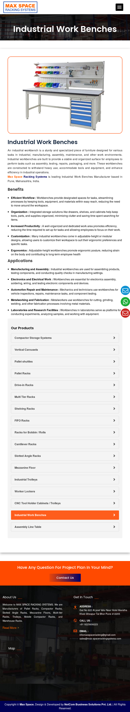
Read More (9, 628)
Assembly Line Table (28, 527)
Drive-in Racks (24, 385)
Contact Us (65, 578)
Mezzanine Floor (25, 468)
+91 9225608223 (89, 624)
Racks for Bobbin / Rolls (30, 432)
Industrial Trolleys (26, 479)
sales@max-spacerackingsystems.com (100, 638)
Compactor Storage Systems (33, 338)
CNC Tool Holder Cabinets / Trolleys (38, 503)
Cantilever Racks (25, 444)
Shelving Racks (25, 409)
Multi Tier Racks (25, 397)
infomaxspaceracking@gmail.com (98, 634)
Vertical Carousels (26, 350)
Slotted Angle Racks (28, 456)
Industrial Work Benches (30, 515)
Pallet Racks (22, 373)
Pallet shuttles (24, 361)
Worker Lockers (25, 491)
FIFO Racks (22, 420)
